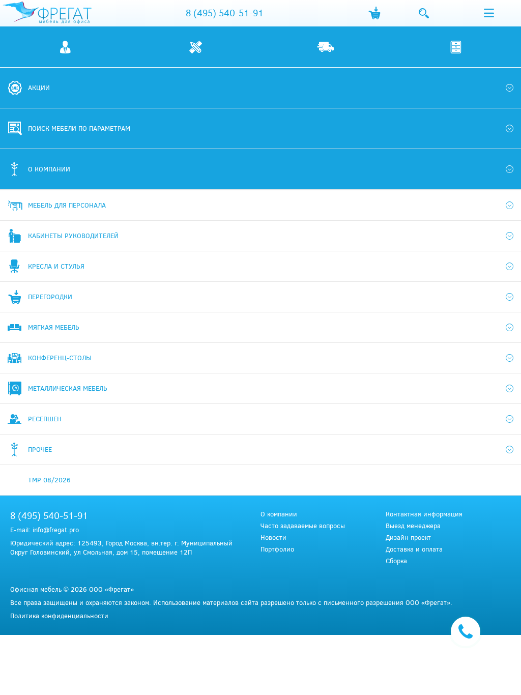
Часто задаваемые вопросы (302, 526)
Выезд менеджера (413, 526)
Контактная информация (424, 514)
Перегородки (50, 296)
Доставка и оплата (414, 549)
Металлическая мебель (67, 388)
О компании (278, 514)
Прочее (40, 449)
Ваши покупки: (374, 13)
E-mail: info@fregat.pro (44, 529)
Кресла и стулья (56, 266)
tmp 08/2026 (49, 479)
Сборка (396, 561)
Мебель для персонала (67, 205)
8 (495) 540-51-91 (225, 13)
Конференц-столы (60, 357)
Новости (273, 537)
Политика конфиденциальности (59, 615)
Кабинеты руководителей (73, 235)
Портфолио (277, 549)
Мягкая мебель (53, 327)
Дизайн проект (408, 537)
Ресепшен (45, 418)
